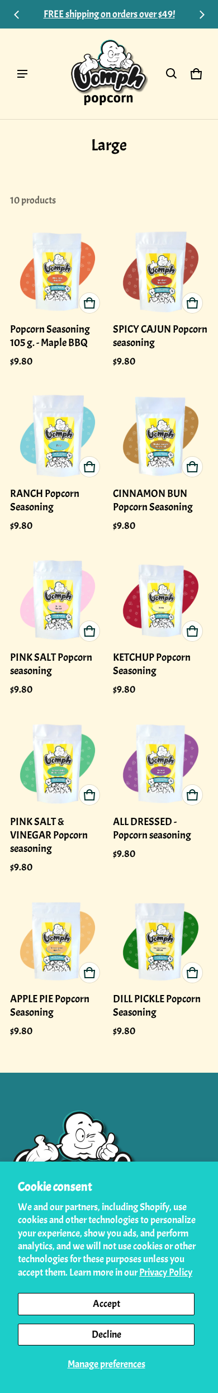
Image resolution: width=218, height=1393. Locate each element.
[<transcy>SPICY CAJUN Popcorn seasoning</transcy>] (160, 271)
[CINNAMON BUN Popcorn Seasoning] (160, 435)
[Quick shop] (89, 303)
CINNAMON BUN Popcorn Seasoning (153, 500)
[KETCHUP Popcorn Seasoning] (160, 599)
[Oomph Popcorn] (109, 74)
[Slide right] (201, 14)
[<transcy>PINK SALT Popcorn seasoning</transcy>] (58, 599)
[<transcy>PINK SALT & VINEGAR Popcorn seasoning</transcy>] (58, 763)
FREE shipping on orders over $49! (109, 14)
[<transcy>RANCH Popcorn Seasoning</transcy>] (58, 435)
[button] (171, 73)
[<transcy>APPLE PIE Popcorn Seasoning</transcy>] (58, 941)
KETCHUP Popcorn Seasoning (152, 664)
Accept (106, 1303)
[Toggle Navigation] (22, 73)
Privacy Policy (165, 1272)
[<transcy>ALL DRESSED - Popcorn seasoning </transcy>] (160, 763)
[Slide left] (16, 14)
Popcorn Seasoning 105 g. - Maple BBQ (50, 336)
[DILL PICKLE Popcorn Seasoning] (160, 941)
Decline (106, 1334)
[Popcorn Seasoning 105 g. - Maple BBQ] (58, 271)
